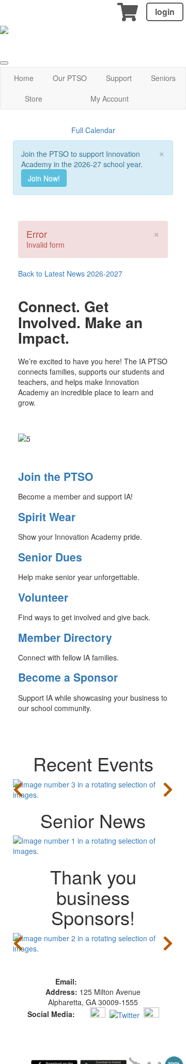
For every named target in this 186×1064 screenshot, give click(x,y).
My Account (109, 98)
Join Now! (44, 178)
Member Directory (65, 637)
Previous (18, 789)
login (165, 12)
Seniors (163, 78)
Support (119, 78)
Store (33, 98)
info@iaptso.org (105, 981)
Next (168, 789)
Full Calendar (93, 130)
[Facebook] (81, 1013)
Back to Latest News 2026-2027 (70, 273)
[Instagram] (97, 1013)
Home (24, 78)
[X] (125, 1013)
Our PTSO (70, 78)
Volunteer (43, 597)
